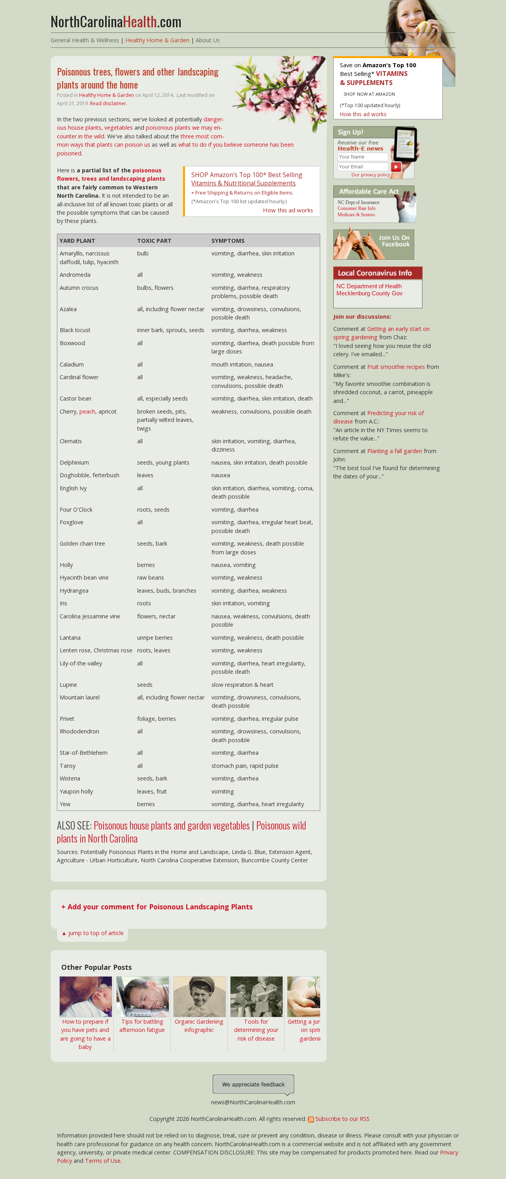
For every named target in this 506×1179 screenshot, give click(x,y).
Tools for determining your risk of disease (256, 1030)
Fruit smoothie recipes (396, 366)
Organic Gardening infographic (199, 1026)
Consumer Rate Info (357, 208)
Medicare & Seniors (356, 214)
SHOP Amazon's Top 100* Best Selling (246, 178)
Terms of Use (103, 1160)
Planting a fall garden (394, 451)
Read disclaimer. (108, 103)
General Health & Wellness (85, 40)
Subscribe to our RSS (342, 1118)
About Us (208, 40)
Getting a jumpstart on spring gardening (313, 1030)
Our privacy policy (370, 175)
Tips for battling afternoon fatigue (142, 1026)
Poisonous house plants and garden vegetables (172, 825)
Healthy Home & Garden (157, 40)
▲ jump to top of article (92, 933)
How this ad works (288, 210)
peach (87, 411)
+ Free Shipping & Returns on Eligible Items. (242, 192)
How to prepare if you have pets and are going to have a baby (85, 1034)
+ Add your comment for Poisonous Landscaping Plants (157, 906)
